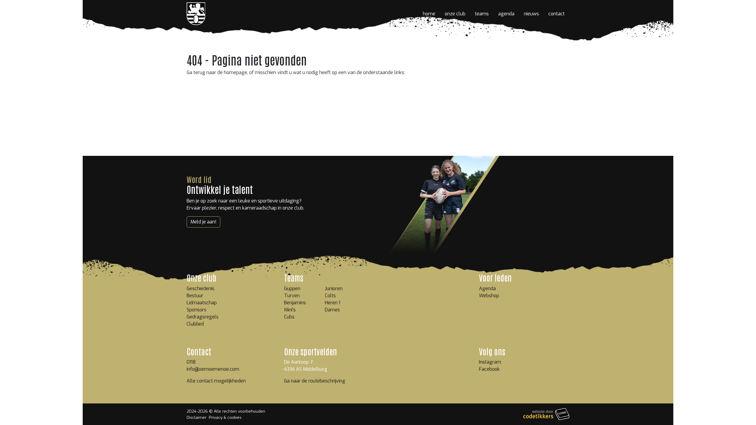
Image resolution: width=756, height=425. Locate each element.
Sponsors (196, 310)
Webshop (489, 295)
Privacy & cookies (225, 417)
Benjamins (295, 303)
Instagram (490, 362)
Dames (332, 310)
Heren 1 (332, 303)
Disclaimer (196, 417)
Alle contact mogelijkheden (216, 381)
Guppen (292, 288)
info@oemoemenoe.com (213, 369)
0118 (191, 362)
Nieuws (531, 14)
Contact (556, 14)
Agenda (506, 14)
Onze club (455, 14)
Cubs (289, 317)
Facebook (489, 369)
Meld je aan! (203, 222)
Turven (292, 295)
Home (429, 14)
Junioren (334, 288)
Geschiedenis (200, 288)
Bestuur (195, 295)
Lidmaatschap (202, 303)
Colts (330, 295)
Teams (482, 14)
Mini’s (290, 310)
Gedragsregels (203, 317)
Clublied (195, 324)
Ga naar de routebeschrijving (314, 381)
